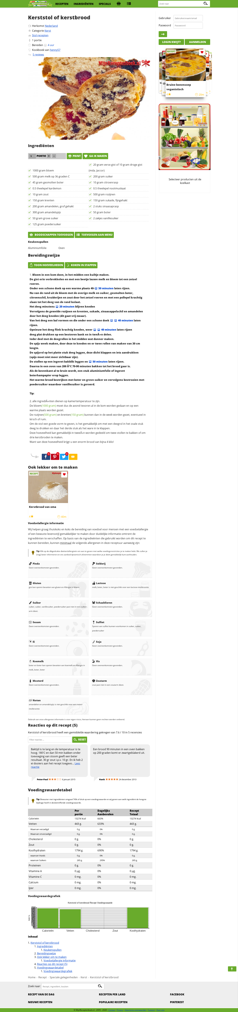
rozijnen (45, 414)
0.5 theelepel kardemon (47, 188)
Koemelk (38, 661)
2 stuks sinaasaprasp (106, 206)
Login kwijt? (171, 42)
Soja (98, 641)
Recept (42, 977)
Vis (98, 661)
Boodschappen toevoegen (53, 234)
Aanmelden (197, 42)
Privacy (120, 1010)
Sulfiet (100, 622)
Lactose (101, 583)
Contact (111, 1010)
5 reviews (38, 54)
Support (151, 1010)
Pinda (36, 563)
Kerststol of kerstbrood (45, 943)
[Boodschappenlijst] (118, 4)
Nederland (51, 26)
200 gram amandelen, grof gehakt (53, 206)
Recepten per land (112, 994)
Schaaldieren (104, 602)
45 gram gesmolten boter (48, 182)
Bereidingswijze (46, 953)
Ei (34, 641)
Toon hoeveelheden (48, 265)
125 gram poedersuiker (47, 224)
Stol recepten (40, 35)
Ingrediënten (45, 946)
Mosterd (38, 680)
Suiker (37, 602)
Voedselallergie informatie (60, 960)
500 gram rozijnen (104, 194)
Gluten (37, 583)
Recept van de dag (41, 994)
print (77, 156)
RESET (82, 739)
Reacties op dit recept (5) (52, 964)
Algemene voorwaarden (135, 1010)
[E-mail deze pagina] (73, 457)
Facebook (177, 994)
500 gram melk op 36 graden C (51, 176)
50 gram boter (102, 212)
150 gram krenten (43, 200)
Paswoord (165, 25)
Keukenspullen (53, 950)
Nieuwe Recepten (40, 1002)
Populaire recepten (113, 1002)
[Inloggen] (163, 34)
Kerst (48, 30)
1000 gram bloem (43, 170)
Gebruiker (165, 18)
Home (31, 977)
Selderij (101, 563)
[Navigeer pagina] (232, 968)
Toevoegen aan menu (97, 234)
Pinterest (177, 1002)
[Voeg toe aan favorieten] (64, 475)
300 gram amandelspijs (47, 212)
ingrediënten (83, 4)
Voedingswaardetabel (50, 967)
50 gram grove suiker (45, 218)
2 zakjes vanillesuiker (106, 218)
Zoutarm (101, 680)
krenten (72, 414)
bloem (45, 405)
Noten (37, 700)
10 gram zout (41, 194)
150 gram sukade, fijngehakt (110, 200)
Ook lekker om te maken (52, 957)
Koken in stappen (83, 265)
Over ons (160, 1010)
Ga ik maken (98, 156)
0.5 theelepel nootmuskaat (109, 188)
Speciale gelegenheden (64, 977)
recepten (61, 4)
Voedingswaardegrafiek (58, 971)
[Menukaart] (128, 4)
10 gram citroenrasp (105, 182)
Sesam (37, 622)
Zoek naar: (34, 986)
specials (105, 4)
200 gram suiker (103, 176)
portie (38, 40)
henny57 (55, 50)
